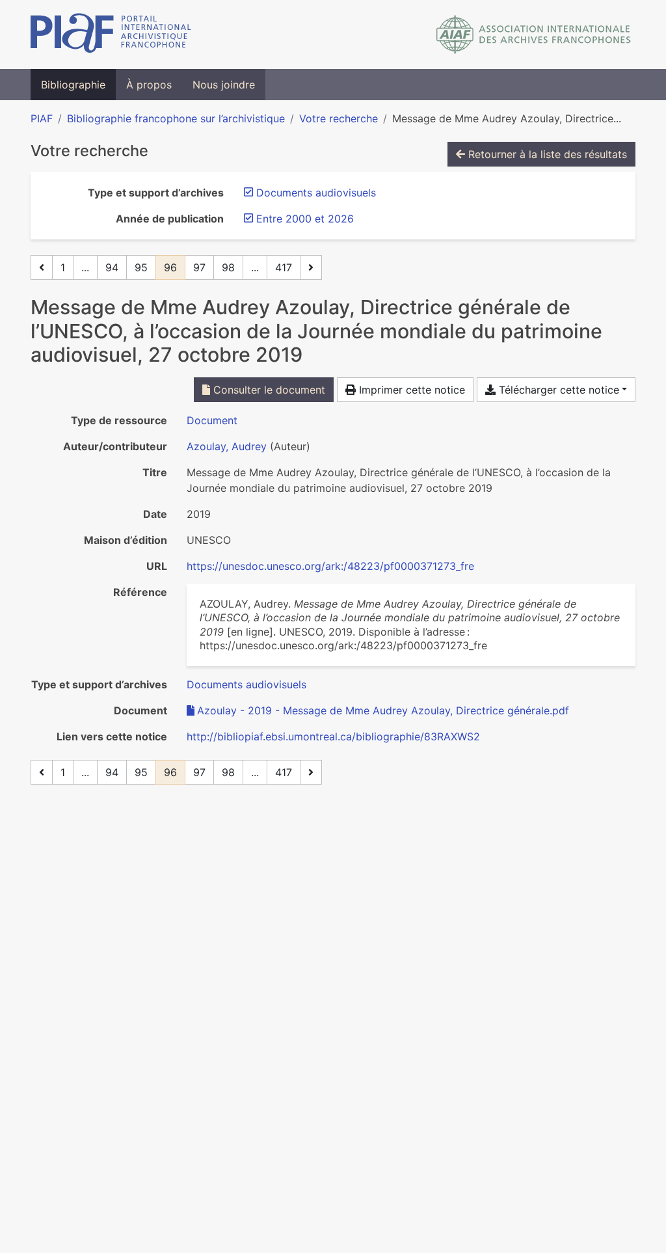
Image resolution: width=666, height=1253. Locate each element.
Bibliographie (73, 84)
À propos (149, 84)
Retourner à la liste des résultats (546, 154)
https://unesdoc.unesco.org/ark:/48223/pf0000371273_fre (330, 566)
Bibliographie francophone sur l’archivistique (176, 118)
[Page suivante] (311, 267)
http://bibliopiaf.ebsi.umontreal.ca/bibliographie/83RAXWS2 (333, 736)
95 (141, 267)
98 (228, 267)
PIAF (42, 118)
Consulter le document (267, 389)
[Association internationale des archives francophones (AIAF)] (533, 34)
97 (199, 267)
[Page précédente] (42, 267)
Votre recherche (338, 118)
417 (283, 267)
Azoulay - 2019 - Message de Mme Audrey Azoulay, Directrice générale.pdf (383, 710)
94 (111, 267)
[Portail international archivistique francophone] (111, 34)
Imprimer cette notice (410, 389)
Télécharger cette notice (557, 389)
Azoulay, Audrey (227, 446)
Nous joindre (224, 84)
